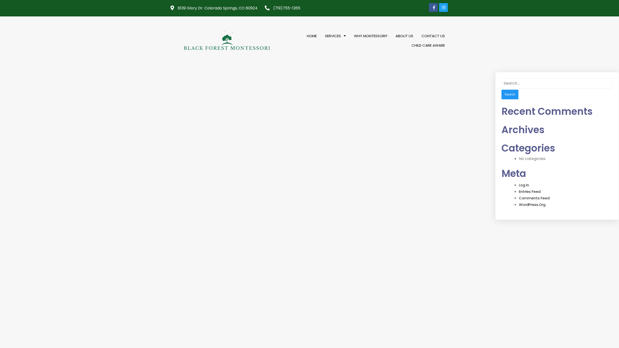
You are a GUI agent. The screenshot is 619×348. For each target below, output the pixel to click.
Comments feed (534, 198)
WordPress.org (532, 204)
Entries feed (530, 191)
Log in (524, 185)
